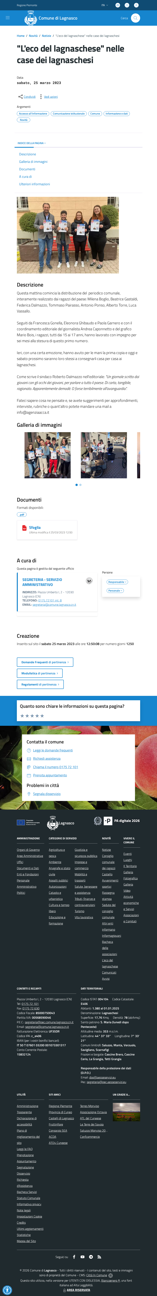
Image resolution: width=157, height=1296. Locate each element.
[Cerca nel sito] (135, 18)
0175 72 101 (30, 1003)
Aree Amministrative (30, 856)
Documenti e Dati (28, 868)
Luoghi (127, 860)
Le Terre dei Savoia (92, 1124)
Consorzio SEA (58, 1130)
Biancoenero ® (110, 1280)
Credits (21, 1222)
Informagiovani (111, 935)
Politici (21, 892)
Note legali (24, 1210)
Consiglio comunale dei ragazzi (108, 862)
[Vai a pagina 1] (76, 485)
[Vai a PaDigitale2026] (116, 820)
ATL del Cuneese (90, 1118)
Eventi (127, 853)
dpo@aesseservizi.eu (102, 1077)
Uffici (20, 862)
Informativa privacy (29, 1204)
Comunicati (109, 972)
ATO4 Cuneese (58, 1142)
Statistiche (24, 1235)
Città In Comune (96, 1275)
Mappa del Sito (26, 1241)
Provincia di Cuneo (60, 1112)
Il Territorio (130, 866)
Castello (107, 874)
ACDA (52, 1136)
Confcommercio (90, 1136)
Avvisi (106, 978)
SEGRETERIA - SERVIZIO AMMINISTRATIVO (42, 582)
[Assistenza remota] (110, 1275)
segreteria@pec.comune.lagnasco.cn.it (49, 1022)
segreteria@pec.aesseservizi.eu (106, 1082)
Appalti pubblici (58, 880)
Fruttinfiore (56, 1124)
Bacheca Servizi (27, 1192)
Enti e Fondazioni (28, 874)
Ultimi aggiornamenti (30, 1228)
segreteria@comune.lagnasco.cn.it (54, 604)
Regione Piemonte (27, 5)
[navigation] (7, 17)
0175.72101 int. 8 (50, 600)
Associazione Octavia (93, 1112)
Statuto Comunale (28, 1198)
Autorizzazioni (57, 886)
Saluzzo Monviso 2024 (94, 1130)
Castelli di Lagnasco (61, 1118)
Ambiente (55, 862)
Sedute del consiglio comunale (109, 911)
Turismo (79, 911)
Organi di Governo (28, 849)
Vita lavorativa (84, 917)
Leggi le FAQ (25, 1149)
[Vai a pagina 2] (80, 485)
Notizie (46, 35)
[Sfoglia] (24, 528)
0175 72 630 (30, 1008)
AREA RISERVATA (78, 1290)
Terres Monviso (89, 1106)
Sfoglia (35, 527)
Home (21, 35)
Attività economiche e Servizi (131, 902)
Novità (33, 35)
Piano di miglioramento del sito (28, 1136)
